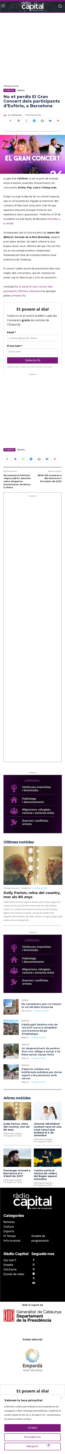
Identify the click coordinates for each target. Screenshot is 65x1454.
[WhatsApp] (26, 120)
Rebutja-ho (32, 1446)
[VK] (50, 120)
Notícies (21, 90)
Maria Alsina (26, 1010)
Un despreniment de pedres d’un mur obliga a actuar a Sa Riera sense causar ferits (40, 1051)
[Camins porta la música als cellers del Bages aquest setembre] (48, 1158)
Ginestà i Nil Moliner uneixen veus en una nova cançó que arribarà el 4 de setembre (47, 1129)
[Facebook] (10, 120)
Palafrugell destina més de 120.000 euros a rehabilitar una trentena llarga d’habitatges (39, 1029)
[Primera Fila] (5, 115)
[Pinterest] (58, 120)
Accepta (32, 1428)
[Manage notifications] (48, 1445)
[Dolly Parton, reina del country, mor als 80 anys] (32, 865)
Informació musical (11, 86)
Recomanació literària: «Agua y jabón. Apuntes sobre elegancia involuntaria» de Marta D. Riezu (17, 481)
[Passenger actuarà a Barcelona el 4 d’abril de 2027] (17, 1158)
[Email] (42, 120)
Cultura (24, 1000)
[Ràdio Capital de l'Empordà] (32, 6)
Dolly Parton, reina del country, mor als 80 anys (31, 895)
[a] (32, 1201)
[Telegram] (34, 120)
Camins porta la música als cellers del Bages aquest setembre (45, 1175)
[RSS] (33, 1269)
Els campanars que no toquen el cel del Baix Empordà (41, 1005)
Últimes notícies (18, 842)
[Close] (61, 1398)
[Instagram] (33, 1265)
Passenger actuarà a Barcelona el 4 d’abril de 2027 (17, 1173)
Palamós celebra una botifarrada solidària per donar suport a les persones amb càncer (41, 1073)
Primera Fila (17, 115)
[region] (32, 1424)
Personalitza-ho (32, 1437)
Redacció (25, 1037)
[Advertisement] (32, 48)
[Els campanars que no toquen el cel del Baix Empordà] (11, 1006)
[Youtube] (33, 1283)
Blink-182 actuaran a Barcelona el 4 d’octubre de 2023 (50, 478)
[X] (18, 120)
